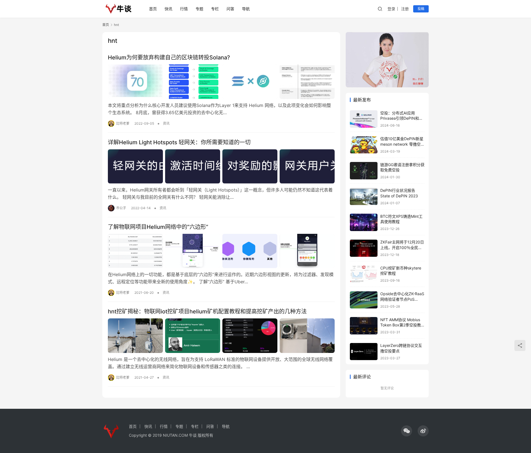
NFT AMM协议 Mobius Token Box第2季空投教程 (400, 325)
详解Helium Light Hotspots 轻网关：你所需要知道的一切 (179, 142)
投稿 (421, 9)
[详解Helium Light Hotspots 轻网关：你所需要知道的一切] (221, 166)
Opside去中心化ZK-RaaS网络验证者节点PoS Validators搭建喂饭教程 (402, 299)
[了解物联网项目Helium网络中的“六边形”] (221, 251)
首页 (153, 8)
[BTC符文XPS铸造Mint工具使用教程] (364, 222)
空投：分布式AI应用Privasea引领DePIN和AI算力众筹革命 (401, 118)
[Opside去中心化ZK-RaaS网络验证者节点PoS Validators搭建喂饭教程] (364, 300)
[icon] (406, 430)
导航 (246, 8)
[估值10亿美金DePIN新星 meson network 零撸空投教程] (364, 145)
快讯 (168, 8)
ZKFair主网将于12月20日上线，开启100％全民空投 (402, 247)
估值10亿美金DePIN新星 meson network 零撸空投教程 (402, 144)
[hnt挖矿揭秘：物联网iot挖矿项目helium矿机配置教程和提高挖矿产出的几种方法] (221, 335)
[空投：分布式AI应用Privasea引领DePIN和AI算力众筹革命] (364, 119)
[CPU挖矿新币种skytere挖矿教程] (364, 274)
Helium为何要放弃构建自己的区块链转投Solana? (169, 57)
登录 (391, 8)
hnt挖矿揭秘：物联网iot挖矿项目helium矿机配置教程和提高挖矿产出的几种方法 (207, 311)
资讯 (166, 123)
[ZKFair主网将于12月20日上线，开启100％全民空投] (364, 248)
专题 (199, 8)
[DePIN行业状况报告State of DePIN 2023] (364, 196)
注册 (405, 8)
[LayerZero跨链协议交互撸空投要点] (364, 351)
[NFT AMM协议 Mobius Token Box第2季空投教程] (364, 325)
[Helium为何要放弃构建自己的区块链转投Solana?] (221, 81)
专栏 (215, 8)
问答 (230, 8)
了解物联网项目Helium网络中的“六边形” (158, 227)
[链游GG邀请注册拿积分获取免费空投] (364, 170)
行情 (184, 8)
